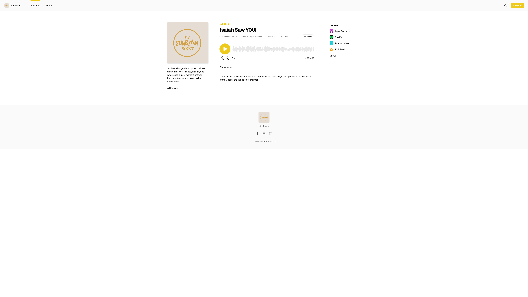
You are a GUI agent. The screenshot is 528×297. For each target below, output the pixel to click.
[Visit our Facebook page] (257, 133)
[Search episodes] (505, 5)
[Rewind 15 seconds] (223, 58)
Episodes (35, 5)
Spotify (338, 37)
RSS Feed (340, 49)
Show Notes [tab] (226, 67)
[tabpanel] (266, 79)
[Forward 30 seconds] (228, 58)
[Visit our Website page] (270, 133)
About (49, 5)
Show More (173, 81)
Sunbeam (15, 5)
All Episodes (173, 88)
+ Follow (517, 5)
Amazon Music (342, 43)
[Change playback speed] (233, 58)
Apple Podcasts (342, 31)
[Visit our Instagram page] (264, 133)
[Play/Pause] (224, 48)
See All (333, 55)
